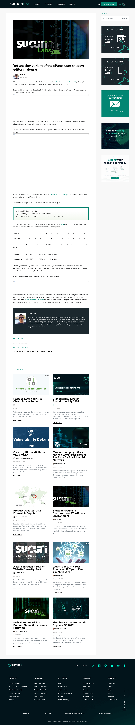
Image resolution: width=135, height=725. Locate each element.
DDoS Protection (39, 683)
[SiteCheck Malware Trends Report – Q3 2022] (71, 608)
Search (124, 18)
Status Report (88, 700)
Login (120, 4)
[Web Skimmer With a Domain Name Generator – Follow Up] (31, 608)
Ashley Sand (20, 573)
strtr (62, 224)
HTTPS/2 (61, 696)
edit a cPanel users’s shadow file (65, 82)
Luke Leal (23, 75)
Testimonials (112, 700)
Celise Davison (20, 405)
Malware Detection (40, 687)
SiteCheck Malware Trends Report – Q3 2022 (69, 624)
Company (112, 678)
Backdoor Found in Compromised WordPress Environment (69, 513)
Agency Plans (62, 690)
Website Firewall (14, 683)
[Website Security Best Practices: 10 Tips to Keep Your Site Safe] (71, 552)
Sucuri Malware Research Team (65, 405)
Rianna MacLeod (60, 629)
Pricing (72, 4)
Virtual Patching (63, 700)
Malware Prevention (40, 693)
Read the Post (17, 420)
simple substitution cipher (60, 195)
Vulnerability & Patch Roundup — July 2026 (66, 400)
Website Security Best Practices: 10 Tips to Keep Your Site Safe (68, 569)
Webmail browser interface (34, 300)
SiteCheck (86, 687)
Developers (62, 683)
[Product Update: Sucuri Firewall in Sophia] (31, 496)
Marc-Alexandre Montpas (24, 458)
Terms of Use (26, 713)
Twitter (47, 327)
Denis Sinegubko (60, 463)
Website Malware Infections (31, 351)
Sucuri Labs (17, 351)
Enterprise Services (65, 693)
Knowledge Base (88, 683)
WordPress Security (15, 690)
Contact (110, 687)
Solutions (38, 678)
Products (36, 4)
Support (87, 678)
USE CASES (62, 678)
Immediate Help (109, 4)
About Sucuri (112, 683)
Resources (61, 4)
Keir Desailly (59, 575)
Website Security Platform (18, 687)
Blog (109, 690)
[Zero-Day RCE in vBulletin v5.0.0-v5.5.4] (31, 437)
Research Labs (88, 693)
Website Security (46, 351)
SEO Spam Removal (40, 700)
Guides (85, 690)
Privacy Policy (47, 713)
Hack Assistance (14, 696)
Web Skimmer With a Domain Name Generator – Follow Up (30, 625)
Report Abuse (88, 696)
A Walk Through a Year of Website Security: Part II (29, 568)
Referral (110, 693)
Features (48, 4)
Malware (24, 343)
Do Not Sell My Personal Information (74, 713)
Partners (111, 696)
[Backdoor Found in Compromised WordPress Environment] (71, 496)
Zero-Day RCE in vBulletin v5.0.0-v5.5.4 (29, 453)
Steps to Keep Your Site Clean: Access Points (27, 400)
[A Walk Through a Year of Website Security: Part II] (31, 552)
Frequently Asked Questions (105, 713)
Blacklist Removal (39, 696)
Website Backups (14, 693)
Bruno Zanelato (21, 517)
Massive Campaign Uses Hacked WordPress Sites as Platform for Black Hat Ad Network (69, 456)
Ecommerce (62, 687)
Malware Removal (40, 690)
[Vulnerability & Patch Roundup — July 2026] (71, 384)
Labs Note (16, 343)
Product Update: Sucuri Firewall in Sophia (27, 512)
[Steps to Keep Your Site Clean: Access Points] (31, 384)
